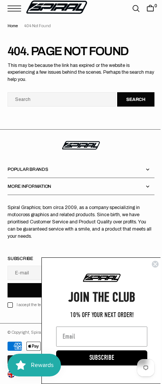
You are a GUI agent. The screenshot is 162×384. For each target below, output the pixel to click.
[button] (16, 8)
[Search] (130, 8)
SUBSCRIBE (96, 358)
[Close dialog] (149, 264)
